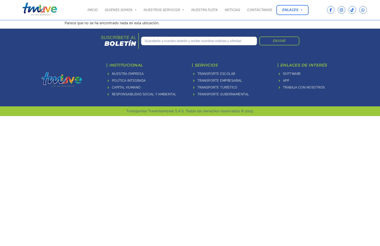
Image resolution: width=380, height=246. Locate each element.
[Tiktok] (352, 10)
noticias (232, 10)
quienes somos (119, 10)
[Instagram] (341, 10)
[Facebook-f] (330, 10)
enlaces (290, 10)
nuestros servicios (162, 10)
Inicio (93, 10)
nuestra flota (204, 10)
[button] (121, 10)
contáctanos (259, 10)
